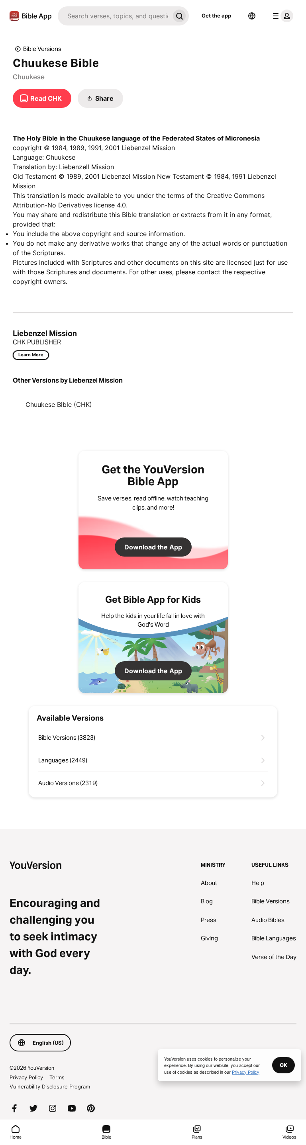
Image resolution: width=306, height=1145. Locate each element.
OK (283, 1065)
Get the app (216, 15)
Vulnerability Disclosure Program (50, 1086)
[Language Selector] (252, 16)
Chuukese (29, 76)
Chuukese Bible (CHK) (59, 404)
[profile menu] (281, 16)
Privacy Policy (26, 1077)
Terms (57, 1077)
